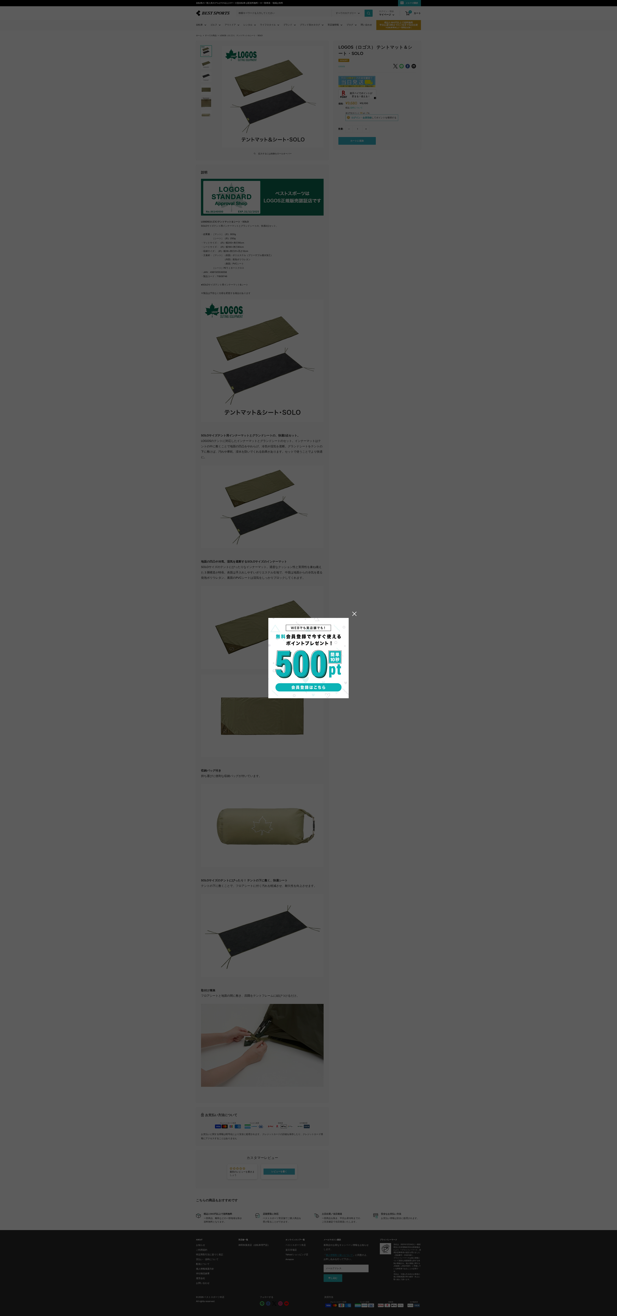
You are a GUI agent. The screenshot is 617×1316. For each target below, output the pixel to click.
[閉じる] (354, 613)
